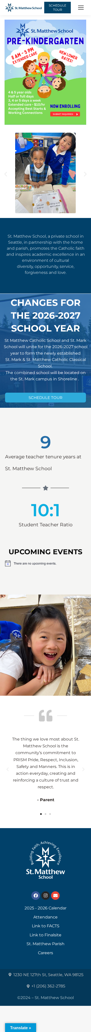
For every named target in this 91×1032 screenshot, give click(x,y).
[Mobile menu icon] (81, 8)
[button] (6, 174)
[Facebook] (35, 895)
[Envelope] (55, 895)
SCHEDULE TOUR (57, 8)
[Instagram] (45, 895)
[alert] (45, 563)
